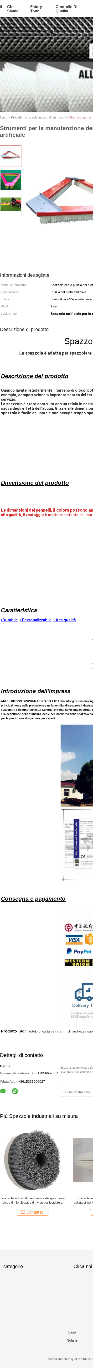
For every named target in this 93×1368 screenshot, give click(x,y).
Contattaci (35, 1212)
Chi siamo (13, 9)
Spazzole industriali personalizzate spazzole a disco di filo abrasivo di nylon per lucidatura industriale (33, 1200)
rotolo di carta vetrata (45, 1031)
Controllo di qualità (66, 9)
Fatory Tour (36, 9)
